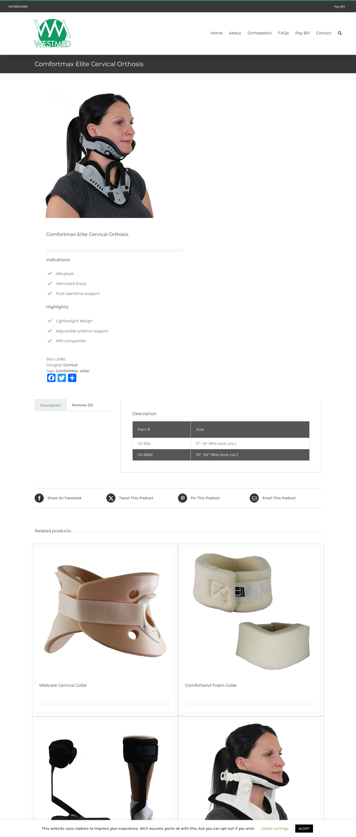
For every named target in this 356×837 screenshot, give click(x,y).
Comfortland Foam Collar (211, 685)
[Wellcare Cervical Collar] (105, 612)
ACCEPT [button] (304, 828)
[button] (340, 32)
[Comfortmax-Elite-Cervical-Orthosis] (103, 153)
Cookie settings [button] (275, 828)
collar (84, 370)
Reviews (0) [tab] (82, 405)
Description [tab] (50, 405)
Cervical (70, 365)
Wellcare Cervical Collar (63, 685)
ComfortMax (67, 370)
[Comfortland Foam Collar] (251, 612)
